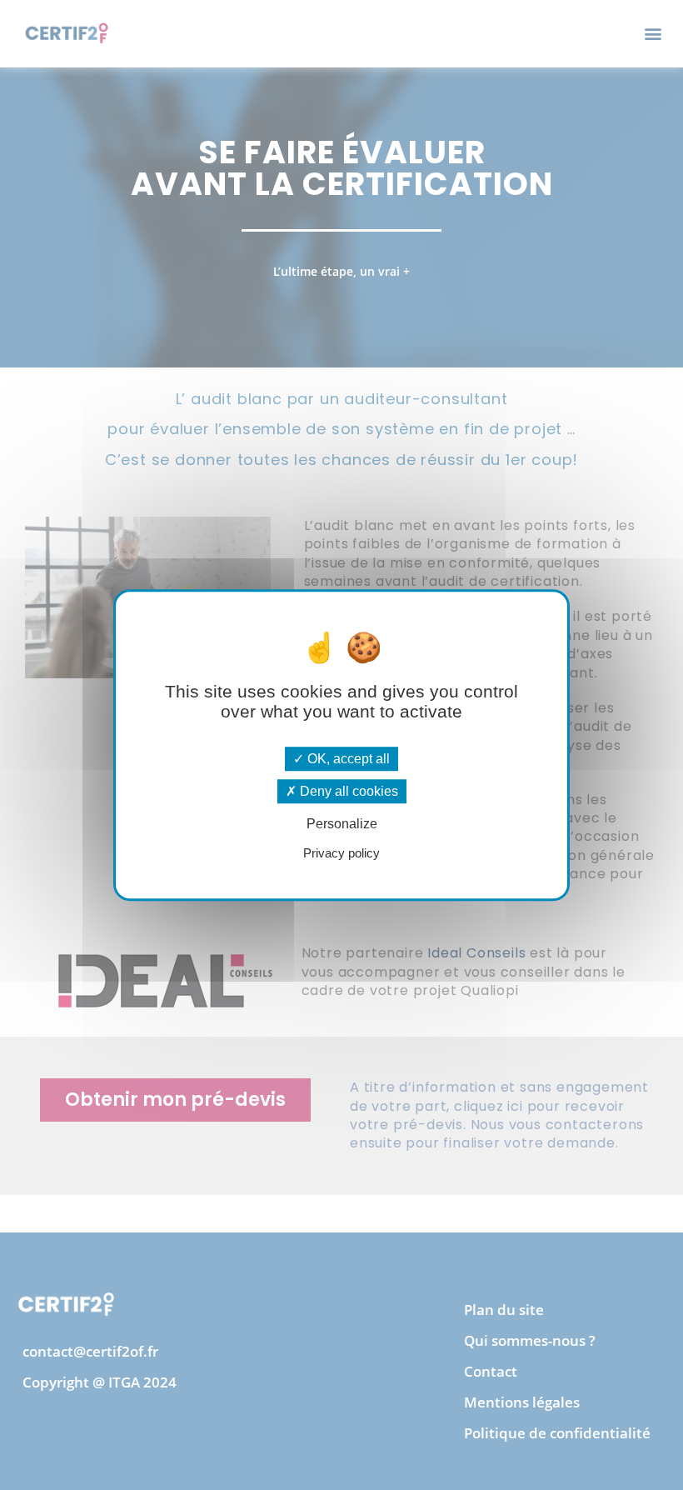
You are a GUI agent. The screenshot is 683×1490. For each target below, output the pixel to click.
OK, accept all (347, 759)
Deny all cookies (347, 791)
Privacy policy (341, 853)
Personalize (342, 825)
